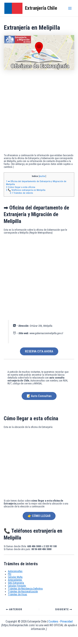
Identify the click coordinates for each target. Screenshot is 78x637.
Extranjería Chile (41, 8)
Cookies (53, 621)
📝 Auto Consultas (39, 396)
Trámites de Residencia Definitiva (25, 588)
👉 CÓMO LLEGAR (39, 516)
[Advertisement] (39, 113)
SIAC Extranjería (16, 582)
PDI (9, 574)
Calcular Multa (15, 577)
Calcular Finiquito (17, 585)
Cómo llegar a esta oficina (20, 187)
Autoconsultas (15, 571)
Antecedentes (15, 580)
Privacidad (66, 621)
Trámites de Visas (17, 594)
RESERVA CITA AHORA (39, 351)
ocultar (42, 176)
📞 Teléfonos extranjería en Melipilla (25, 190)
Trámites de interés (21, 192)
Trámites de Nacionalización (23, 591)
